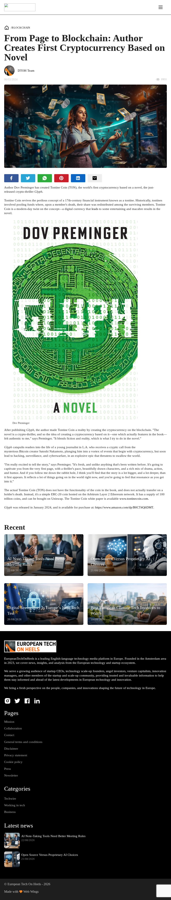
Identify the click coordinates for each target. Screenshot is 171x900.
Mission (9, 721)
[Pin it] (61, 178)
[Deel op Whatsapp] (45, 178)
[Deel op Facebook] (11, 178)
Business (10, 812)
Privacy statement (15, 755)
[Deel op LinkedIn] (78, 178)
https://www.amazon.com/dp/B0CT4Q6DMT (124, 507)
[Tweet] (28, 178)
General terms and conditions (23, 742)
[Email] (95, 178)
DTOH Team (26, 70)
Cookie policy (13, 762)
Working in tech (14, 805)
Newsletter (11, 775)
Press (7, 768)
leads (95, 209)
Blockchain (21, 27)
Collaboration (13, 728)
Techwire (10, 798)
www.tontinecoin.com (133, 498)
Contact (9, 735)
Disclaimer (11, 748)
